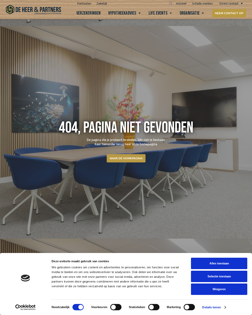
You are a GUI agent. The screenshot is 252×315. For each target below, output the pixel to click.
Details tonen (211, 307)
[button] (171, 3)
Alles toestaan (219, 263)
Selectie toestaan (219, 276)
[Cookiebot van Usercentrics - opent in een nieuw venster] (25, 307)
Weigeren (219, 289)
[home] (33, 9)
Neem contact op (229, 13)
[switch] (115, 307)
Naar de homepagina (126, 158)
